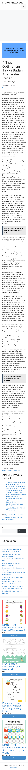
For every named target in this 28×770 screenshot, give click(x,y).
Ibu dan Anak (18, 515)
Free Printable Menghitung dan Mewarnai (11, 667)
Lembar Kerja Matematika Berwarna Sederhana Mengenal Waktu (14, 748)
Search (4, 528)
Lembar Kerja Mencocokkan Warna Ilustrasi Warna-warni (13, 627)
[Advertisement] (14, 25)
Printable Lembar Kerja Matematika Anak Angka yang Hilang (11, 707)
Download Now (14, 635)
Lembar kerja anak (12, 2)
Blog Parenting (9, 515)
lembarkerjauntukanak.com (11, 470)
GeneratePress (14, 767)
